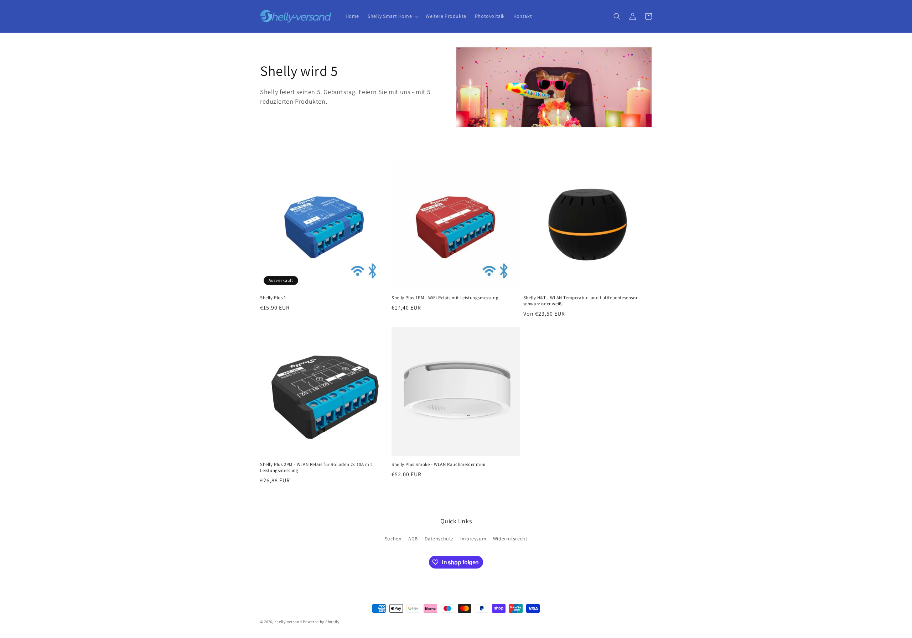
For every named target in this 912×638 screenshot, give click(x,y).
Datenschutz (439, 538)
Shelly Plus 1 (273, 298)
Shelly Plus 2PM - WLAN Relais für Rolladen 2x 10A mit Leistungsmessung (316, 467)
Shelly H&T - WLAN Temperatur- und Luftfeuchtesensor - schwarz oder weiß (582, 301)
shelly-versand (288, 621)
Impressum (473, 538)
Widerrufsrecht (510, 538)
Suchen (393, 538)
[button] (392, 16)
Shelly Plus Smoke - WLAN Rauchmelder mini (439, 464)
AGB (413, 538)
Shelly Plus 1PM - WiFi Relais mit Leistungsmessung (445, 298)
